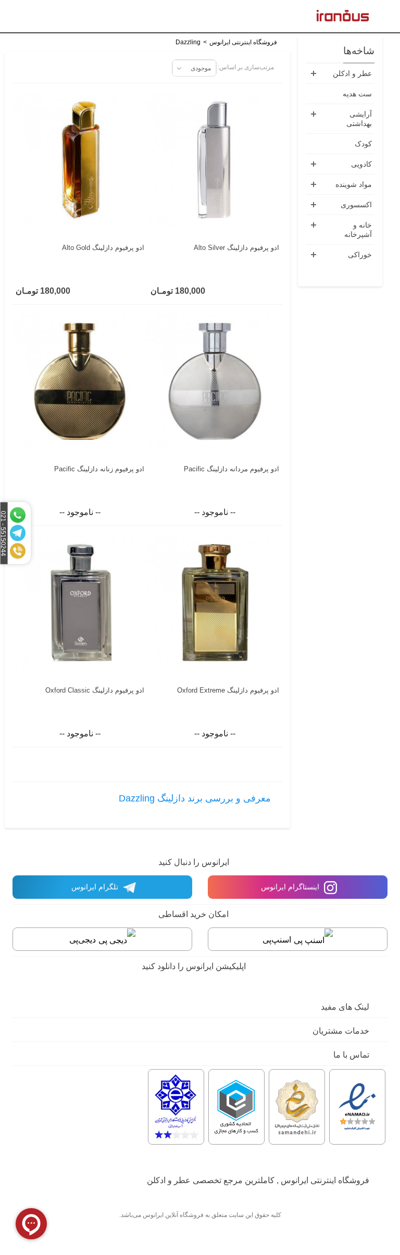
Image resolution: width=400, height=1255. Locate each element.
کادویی (361, 164)
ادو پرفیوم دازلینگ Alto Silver (236, 248)
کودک (363, 144)
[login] (40, 17)
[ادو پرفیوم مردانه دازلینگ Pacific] (214, 382)
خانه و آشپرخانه (358, 230)
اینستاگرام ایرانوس (291, 887)
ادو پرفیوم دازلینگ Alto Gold (103, 248)
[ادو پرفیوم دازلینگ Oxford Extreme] (214, 603)
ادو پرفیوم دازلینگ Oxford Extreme (228, 690)
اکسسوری (356, 204)
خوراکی (360, 254)
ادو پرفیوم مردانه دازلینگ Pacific (231, 469)
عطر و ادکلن (352, 73)
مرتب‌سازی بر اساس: (246, 67)
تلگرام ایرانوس (95, 887)
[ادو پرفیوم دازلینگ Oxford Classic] (79, 603)
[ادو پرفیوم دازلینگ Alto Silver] (214, 160)
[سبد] (7, 17)
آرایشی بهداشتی (359, 119)
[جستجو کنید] (23, 18)
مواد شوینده (353, 184)
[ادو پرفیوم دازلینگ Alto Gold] (79, 160)
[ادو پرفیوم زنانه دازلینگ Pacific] (79, 382)
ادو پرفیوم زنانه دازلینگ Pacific (99, 469)
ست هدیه (357, 94)
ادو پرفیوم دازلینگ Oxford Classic (94, 690)
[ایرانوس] (343, 15)
